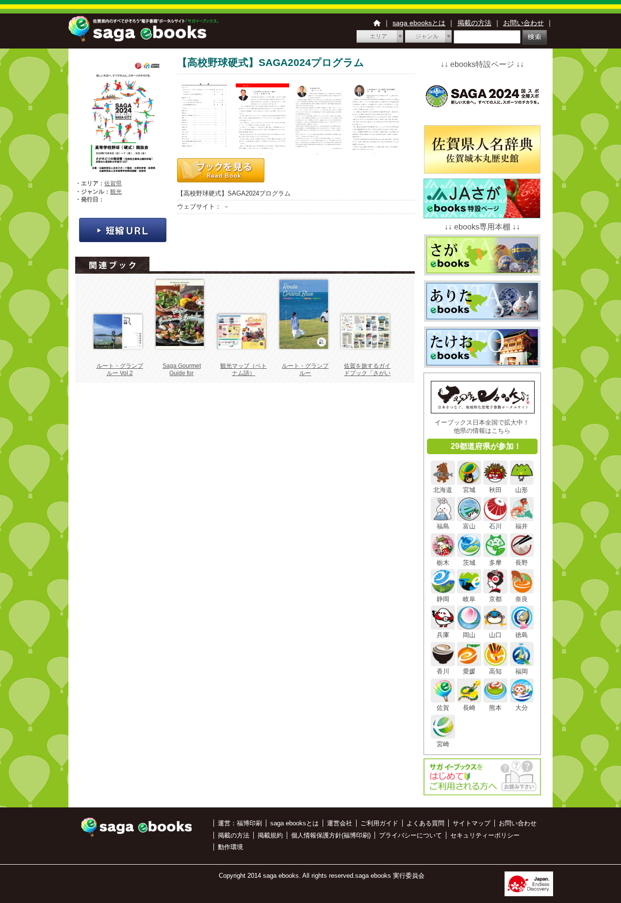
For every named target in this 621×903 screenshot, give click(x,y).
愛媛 (469, 671)
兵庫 (443, 635)
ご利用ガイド (379, 823)
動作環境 (230, 847)
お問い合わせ (523, 23)
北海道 (442, 489)
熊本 (495, 707)
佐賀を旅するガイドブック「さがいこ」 (367, 373)
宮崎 (443, 743)
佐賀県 (113, 183)
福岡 (521, 671)
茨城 (469, 562)
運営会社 (339, 823)
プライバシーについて (410, 835)
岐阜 (469, 598)
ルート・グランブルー (305, 369)
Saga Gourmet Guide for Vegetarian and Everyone (182, 377)
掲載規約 (270, 835)
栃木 (443, 562)
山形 (521, 489)
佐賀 (443, 707)
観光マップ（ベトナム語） (243, 369)
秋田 (495, 489)
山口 (495, 635)
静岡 (443, 598)
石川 (495, 526)
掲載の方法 (474, 23)
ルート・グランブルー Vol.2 (120, 369)
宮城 (469, 489)
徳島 (521, 635)
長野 (521, 562)
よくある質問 (425, 823)
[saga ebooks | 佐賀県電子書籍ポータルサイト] (143, 39)
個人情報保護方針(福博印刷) (331, 835)
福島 (443, 526)
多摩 (495, 562)
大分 (521, 707)
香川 (443, 671)
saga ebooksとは (418, 23)
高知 (495, 671)
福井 (521, 526)
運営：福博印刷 (240, 823)
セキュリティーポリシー (485, 835)
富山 (469, 526)
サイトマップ (471, 823)
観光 (116, 191)
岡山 (469, 635)
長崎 (469, 707)
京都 (495, 598)
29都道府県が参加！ (486, 446)
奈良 (521, 598)
